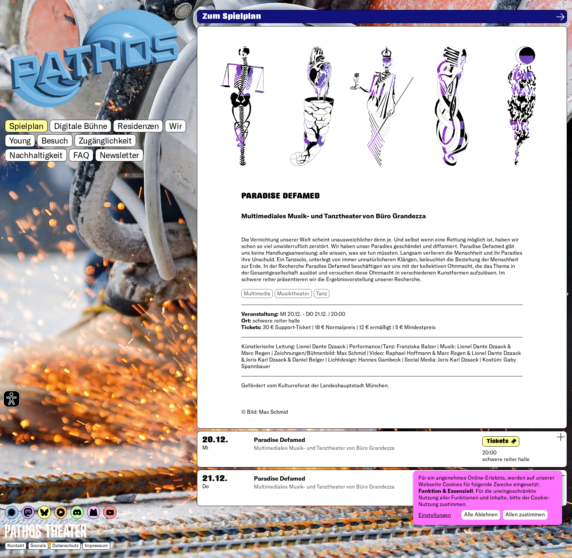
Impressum (96, 545)
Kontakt (15, 545)
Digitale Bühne (80, 126)
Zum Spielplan (231, 17)
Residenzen (138, 126)
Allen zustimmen (525, 514)
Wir (175, 126)
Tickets (497, 441)
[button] (382, 449)
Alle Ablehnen (481, 514)
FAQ (81, 155)
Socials (38, 545)
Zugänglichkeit (105, 140)
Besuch (54, 140)
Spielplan (26, 126)
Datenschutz (65, 545)
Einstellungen (434, 515)
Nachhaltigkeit (36, 155)
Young (20, 140)
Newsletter (119, 155)
